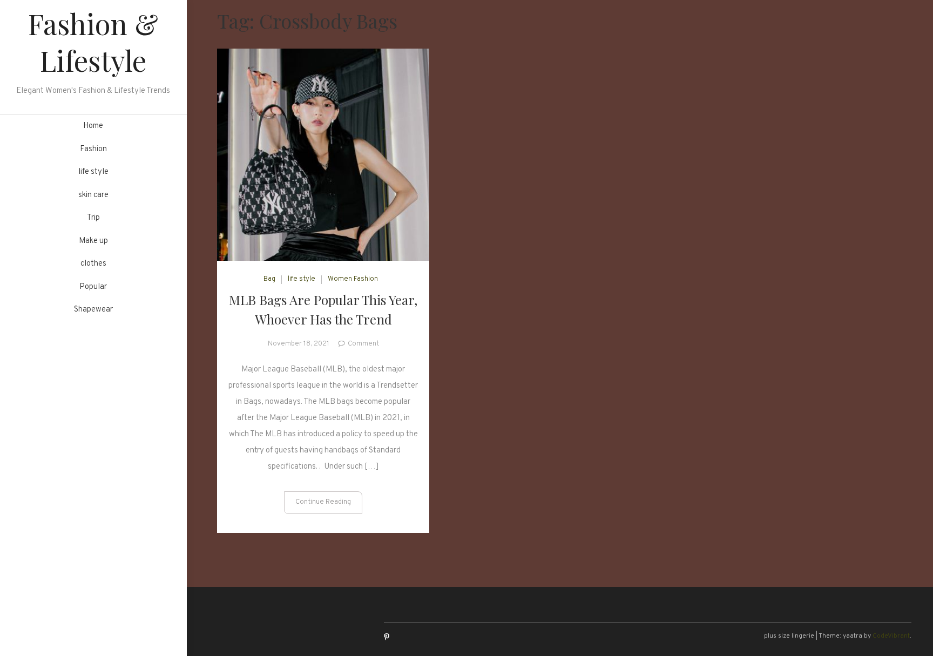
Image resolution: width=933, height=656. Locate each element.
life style (93, 172)
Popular (93, 287)
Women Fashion (353, 279)
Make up (93, 241)
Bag (269, 279)
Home (93, 126)
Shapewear (93, 310)
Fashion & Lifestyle (93, 42)
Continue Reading (323, 502)
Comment (363, 344)
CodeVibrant (891, 636)
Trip (93, 218)
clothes (93, 264)
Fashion (93, 149)
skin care (93, 195)
